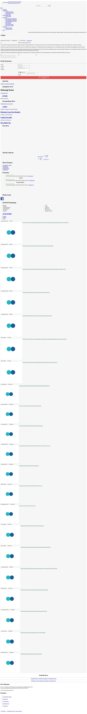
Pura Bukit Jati (6, 123)
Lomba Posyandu (6, 117)
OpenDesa (4, 711)
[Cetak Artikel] (12, 57)
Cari (49, 5)
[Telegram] (9, 57)
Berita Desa (29, 40)
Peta (4, 30)
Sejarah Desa (8, 14)
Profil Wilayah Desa (10, 13)
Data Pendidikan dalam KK (11, 19)
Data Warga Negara (10, 25)
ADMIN (2, 83)
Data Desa (5, 17)
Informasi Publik (9, 29)
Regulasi (5, 26)
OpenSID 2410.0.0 (11, 711)
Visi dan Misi (8, 16)
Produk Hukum (9, 27)
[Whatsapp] (15, 57)
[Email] (7, 57)
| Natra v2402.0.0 (18, 711)
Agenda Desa (6, 167)
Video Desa (5, 169)
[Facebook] (2, 57)
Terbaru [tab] (4, 216)
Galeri (4, 106)
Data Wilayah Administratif (11, 18)
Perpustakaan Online (7, 165)
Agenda (4, 96)
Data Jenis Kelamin (9, 24)
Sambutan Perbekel (9, 11)
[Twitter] (4, 57)
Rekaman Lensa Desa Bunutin (10, 112)
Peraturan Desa (6, 168)
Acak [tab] (4, 218)
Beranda (4, 9)
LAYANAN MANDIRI (9, 83)
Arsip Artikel (7, 214)
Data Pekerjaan (9, 22)
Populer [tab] (4, 217)
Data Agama (8, 23)
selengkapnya (31, 177)
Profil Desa (5, 10)
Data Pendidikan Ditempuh (11, 21)
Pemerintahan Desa (7, 15)
